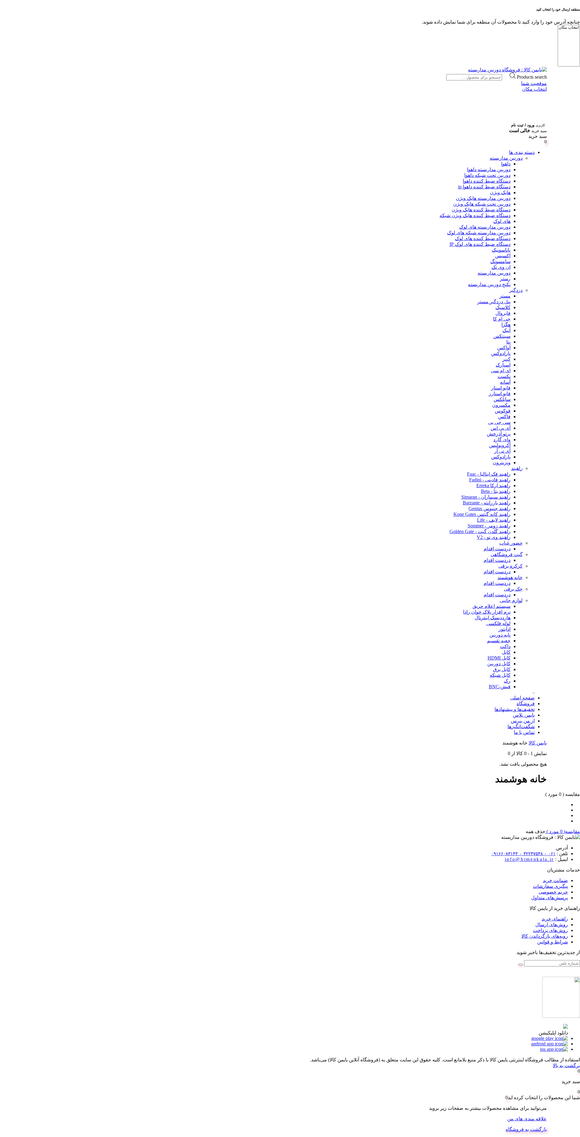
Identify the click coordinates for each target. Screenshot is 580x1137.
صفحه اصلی (522, 697)
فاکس (504, 416)
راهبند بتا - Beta (496, 491)
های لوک (502, 221)
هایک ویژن (500, 192)
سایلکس (502, 399)
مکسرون (501, 405)
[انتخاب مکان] (569, 27)
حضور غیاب (511, 543)
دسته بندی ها (522, 152)
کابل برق (502, 669)
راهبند (517, 468)
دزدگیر (516, 290)
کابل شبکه (500, 675)
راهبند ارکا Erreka (493, 485)
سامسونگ (500, 261)
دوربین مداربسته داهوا (489, 169)
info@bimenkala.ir (529, 859)
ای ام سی (501, 370)
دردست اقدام (497, 548)
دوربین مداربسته (506, 158)
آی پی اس (501, 428)
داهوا (506, 163)
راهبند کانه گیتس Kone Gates (482, 514)
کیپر (506, 359)
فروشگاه (526, 703)
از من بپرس (523, 720)
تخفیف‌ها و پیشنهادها (515, 709)
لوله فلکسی (498, 623)
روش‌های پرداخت (550, 930)
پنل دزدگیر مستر (494, 301)
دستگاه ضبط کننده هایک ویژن (481, 209)
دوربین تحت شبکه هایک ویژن (482, 204)
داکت (505, 646)
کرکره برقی (510, 565)
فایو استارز (500, 393)
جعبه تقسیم (499, 640)
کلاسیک (503, 307)
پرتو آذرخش (499, 433)
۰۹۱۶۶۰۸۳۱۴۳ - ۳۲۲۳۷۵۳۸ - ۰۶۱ (523, 853)
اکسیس (503, 255)
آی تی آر (502, 451)
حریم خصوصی (553, 891)
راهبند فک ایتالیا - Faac (489, 474)
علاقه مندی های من (527, 1118)
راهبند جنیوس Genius (490, 508)
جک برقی (513, 588)
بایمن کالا (538, 742)
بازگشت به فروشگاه (526, 1129)
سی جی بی (499, 422)
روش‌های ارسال (551, 924)
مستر (505, 295)
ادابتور (504, 629)
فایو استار (501, 387)
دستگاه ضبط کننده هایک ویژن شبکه (475, 215)
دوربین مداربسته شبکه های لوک (479, 232)
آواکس (504, 347)
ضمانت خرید (555, 880)
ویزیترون (502, 462)
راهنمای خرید (555, 918)
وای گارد (502, 439)
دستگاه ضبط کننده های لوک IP (480, 244)
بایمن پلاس (524, 715)
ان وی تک (501, 267)
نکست (504, 376)
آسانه (505, 382)
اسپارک (503, 364)
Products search (532, 77)
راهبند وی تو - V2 (494, 537)
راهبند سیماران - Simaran (486, 497)
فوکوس (503, 410)
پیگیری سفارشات (550, 886)
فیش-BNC (500, 686)
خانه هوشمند (510, 577)
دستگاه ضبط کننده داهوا (487, 181)
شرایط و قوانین (552, 941)
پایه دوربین (500, 634)
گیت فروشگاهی (507, 554)
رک (507, 680)
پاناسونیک (501, 249)
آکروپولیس (500, 445)
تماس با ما (524, 732)
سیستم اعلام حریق (491, 606)
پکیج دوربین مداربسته (489, 284)
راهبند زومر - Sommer (489, 525)
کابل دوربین (499, 663)
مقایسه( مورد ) (562, 831)
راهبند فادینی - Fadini (490, 479)
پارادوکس (501, 353)
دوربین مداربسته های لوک (485, 227)
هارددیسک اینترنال (493, 617)
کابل (506, 652)
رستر (505, 278)
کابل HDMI (499, 657)
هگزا (506, 324)
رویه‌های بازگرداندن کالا (544, 936)
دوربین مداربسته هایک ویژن (483, 198)
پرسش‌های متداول (549, 897)
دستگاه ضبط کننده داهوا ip (484, 186)
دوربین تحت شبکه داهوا (487, 175)
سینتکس (502, 336)
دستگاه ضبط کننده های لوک (483, 238)
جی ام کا (502, 318)
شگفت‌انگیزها (521, 726)
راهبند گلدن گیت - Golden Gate (480, 531)
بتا (508, 341)
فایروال (503, 313)
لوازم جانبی (511, 600)
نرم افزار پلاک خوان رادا (487, 611)
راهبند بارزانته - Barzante (487, 502)
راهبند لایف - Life (494, 520)
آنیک (506, 330)
